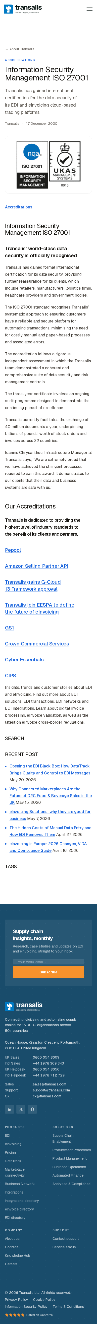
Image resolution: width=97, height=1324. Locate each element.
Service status (64, 1247)
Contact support (65, 1238)
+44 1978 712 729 (49, 1075)
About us (12, 1238)
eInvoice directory (19, 1209)
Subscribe (48, 972)
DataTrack (13, 1161)
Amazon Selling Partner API (36, 566)
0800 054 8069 (46, 1057)
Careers (11, 1264)
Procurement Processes (71, 1150)
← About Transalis (20, 49)
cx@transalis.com (47, 1096)
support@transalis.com (51, 1090)
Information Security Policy (26, 1306)
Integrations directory (22, 1200)
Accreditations (18, 207)
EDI (7, 1135)
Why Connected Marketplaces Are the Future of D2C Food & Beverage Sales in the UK (50, 795)
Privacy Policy (16, 1299)
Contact (11, 1247)
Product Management (69, 1158)
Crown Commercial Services (37, 643)
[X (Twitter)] (20, 1109)
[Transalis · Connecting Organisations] (24, 1006)
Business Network (20, 1184)
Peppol (13, 550)
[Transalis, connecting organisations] (26, 9)
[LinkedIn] (9, 1109)
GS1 (9, 628)
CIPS (10, 675)
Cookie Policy (44, 1299)
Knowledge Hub (17, 1255)
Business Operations (69, 1167)
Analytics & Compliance (71, 1184)
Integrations (14, 1192)
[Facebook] (32, 1109)
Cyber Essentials (24, 659)
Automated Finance (68, 1175)
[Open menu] (89, 8)
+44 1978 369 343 (48, 1063)
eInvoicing (13, 1144)
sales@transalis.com (49, 1084)
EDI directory (15, 1217)
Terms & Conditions (68, 1306)
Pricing (10, 1152)
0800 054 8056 (46, 1069)
